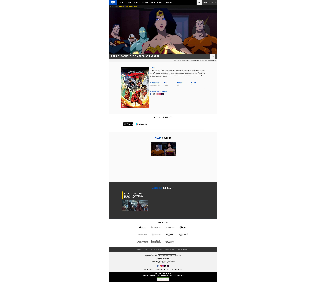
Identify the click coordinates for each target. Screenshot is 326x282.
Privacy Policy (164, 269)
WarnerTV (169, 2)
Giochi (146, 2)
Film (121, 2)
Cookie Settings (163, 279)
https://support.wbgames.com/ (167, 254)
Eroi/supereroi (213, 60)
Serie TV (129, 2)
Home (111, 6)
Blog (153, 2)
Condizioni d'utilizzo (151, 269)
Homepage (138, 249)
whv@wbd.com (177, 255)
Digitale (138, 2)
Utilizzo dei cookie (176, 269)
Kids (160, 2)
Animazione (207, 60)
